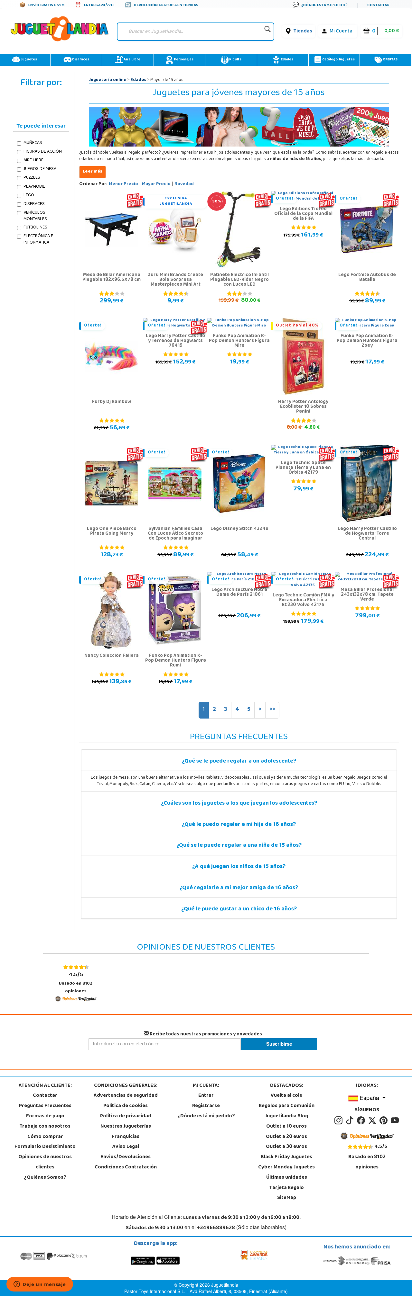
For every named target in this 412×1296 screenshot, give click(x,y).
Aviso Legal (125, 1147)
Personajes (183, 59)
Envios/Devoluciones (125, 1157)
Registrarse (206, 1106)
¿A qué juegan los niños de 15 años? (239, 867)
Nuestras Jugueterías (125, 1127)
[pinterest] (384, 1120)
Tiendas (303, 31)
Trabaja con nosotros (45, 1127)
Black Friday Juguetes (286, 1157)
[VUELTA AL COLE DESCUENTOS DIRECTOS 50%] (239, 230)
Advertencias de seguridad (126, 1096)
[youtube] (395, 1120)
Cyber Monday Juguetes (286, 1167)
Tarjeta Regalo (286, 1188)
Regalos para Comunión (286, 1106)
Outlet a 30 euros (286, 1147)
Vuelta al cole (286, 1096)
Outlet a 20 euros (286, 1137)
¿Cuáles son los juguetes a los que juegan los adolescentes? (239, 803)
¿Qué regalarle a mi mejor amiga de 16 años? (239, 888)
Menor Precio (123, 184)
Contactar (45, 1096)
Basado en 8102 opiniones (75, 982)
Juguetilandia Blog (286, 1116)
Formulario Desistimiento (45, 1147)
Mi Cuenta (341, 31)
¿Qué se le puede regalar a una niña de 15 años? (239, 846)
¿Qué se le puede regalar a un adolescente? (239, 761)
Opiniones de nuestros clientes (45, 1162)
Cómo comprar (45, 1137)
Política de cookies (125, 1106)
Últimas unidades (286, 1178)
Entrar (206, 1096)
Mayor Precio (156, 184)
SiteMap (286, 1198)
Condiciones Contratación (126, 1167)
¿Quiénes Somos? (45, 1178)
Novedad (184, 184)
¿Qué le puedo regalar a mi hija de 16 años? (239, 825)
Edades (286, 59)
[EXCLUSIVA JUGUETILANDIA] (174, 230)
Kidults (235, 59)
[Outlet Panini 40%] (302, 357)
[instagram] (339, 1120)
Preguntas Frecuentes (45, 1106)
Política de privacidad (125, 1116)
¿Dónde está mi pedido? (206, 1116)
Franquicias (125, 1137)
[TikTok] (350, 1120)
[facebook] (362, 1120)
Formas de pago (45, 1116)
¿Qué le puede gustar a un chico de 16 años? (239, 909)
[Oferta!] (366, 230)
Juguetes (28, 59)
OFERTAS (390, 59)
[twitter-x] (373, 1120)
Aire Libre (131, 59)
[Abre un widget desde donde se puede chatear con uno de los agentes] (39, 1285)
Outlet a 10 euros (286, 1127)
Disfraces (80, 59)
